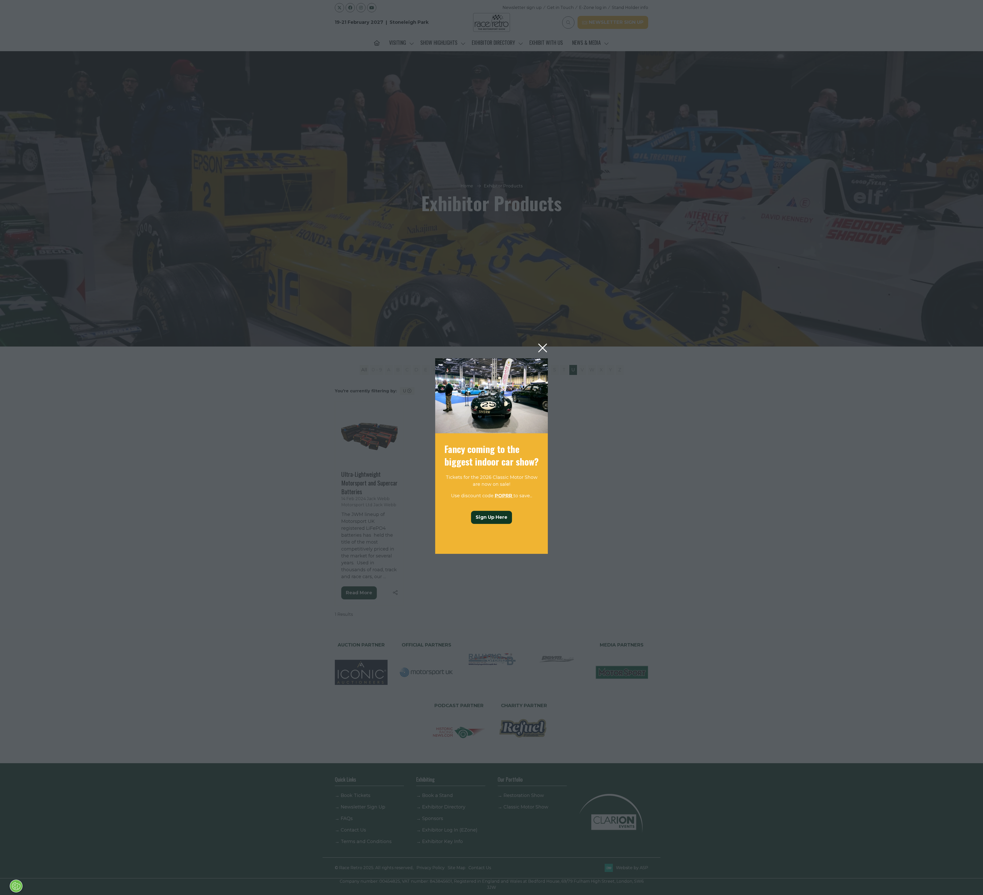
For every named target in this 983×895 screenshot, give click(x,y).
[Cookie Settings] (16, 886)
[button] (542, 348)
